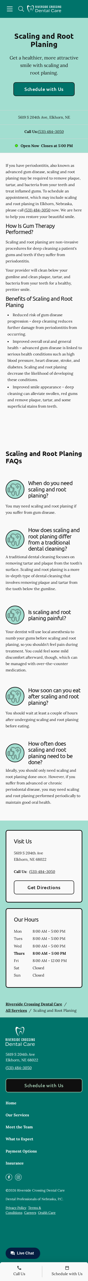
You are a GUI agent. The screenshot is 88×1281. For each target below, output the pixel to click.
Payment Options (21, 1151)
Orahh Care (47, 1213)
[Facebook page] (9, 1177)
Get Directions (44, 887)
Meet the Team (19, 1127)
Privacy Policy (16, 1208)
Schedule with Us (44, 89)
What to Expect (19, 1139)
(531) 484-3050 (51, 131)
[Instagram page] (18, 1177)
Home (11, 1103)
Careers (30, 1213)
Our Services (17, 1115)
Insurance (15, 1163)
